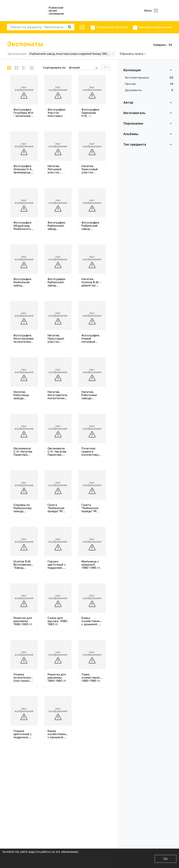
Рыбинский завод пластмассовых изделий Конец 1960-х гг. (72, 53)
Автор (128, 102)
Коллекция (132, 70)
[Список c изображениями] (24, 68)
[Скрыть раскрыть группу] (105, 67)
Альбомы (130, 134)
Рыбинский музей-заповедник (56, 10)
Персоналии (133, 123)
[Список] (32, 68)
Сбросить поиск (132, 53)
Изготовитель (134, 113)
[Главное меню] (156, 10)
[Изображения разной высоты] (9, 68)
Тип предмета (134, 144)
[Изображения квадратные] (17, 68)
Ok (165, 859)
